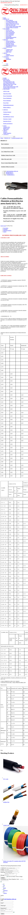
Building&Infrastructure (11, 37)
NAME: (2, 869)
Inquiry (4, 231)
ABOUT (5, 53)
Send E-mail (3, 225)
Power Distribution (10, 33)
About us (8, 54)
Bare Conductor (9, 20)
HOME (5, 78)
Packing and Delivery (10, 42)
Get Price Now (9, 225)
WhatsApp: (3, 872)
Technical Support (10, 41)
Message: (3, 875)
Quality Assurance (10, 55)
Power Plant (8, 36)
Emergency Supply (10, 44)
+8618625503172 (9, 172)
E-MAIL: (3, 870)
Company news (9, 49)
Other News (8, 51)
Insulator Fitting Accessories (12, 27)
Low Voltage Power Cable (11, 22)
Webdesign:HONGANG (5, 880)
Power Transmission (10, 32)
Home (4, 17)
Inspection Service (10, 43)
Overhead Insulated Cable (11, 21)
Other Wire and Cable (10, 25)
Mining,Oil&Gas (9, 38)
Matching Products (7, 230)
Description (5, 228)
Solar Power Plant (10, 31)
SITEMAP (22, 879)
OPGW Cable (9, 30)
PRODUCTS (6, 19)
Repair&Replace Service (11, 45)
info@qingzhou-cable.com (6, 2)
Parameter (5, 229)
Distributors (8, 59)
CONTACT (5, 56)
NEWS (4, 48)
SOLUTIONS (6, 28)
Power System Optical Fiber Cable (13, 26)
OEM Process (9, 47)
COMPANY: (3, 868)
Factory (7, 58)
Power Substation (10, 34)
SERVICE (5, 39)
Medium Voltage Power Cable (12, 23)
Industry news (9, 50)
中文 (7, 64)
